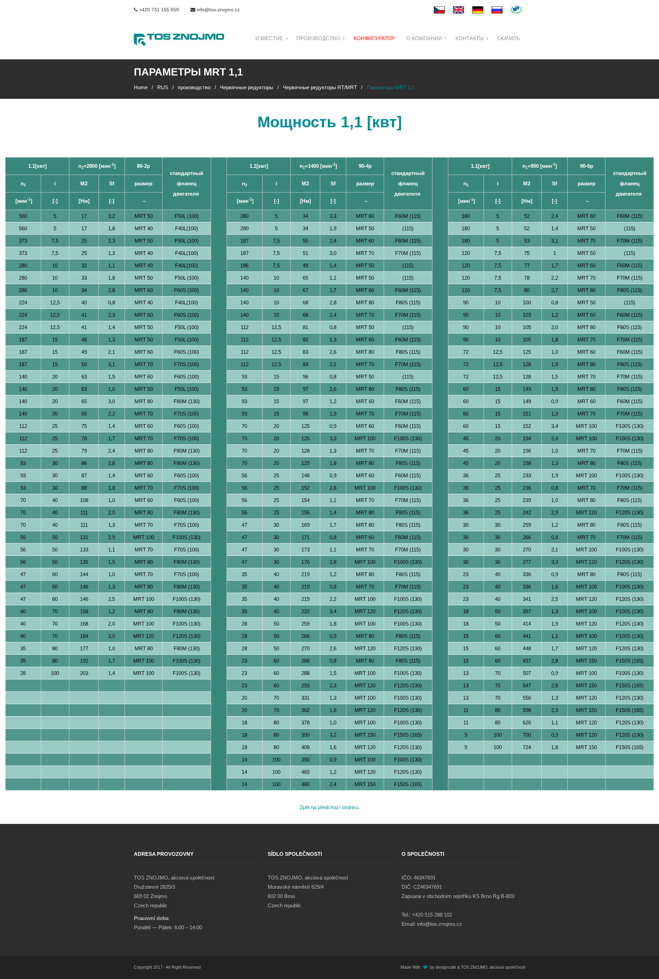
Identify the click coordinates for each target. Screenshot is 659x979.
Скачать (508, 38)
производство (318, 38)
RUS (162, 87)
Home (141, 87)
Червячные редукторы (246, 87)
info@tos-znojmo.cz (217, 9)
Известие (269, 38)
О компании (424, 38)
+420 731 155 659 (158, 9)
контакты (469, 38)
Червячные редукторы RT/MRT (320, 87)
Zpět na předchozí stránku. (330, 807)
